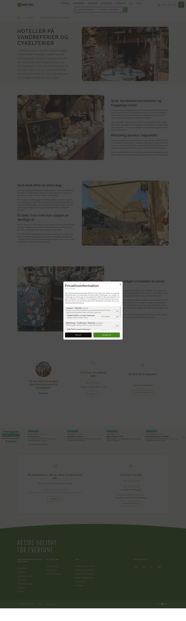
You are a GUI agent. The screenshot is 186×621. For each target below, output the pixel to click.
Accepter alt (106, 335)
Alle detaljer (105, 316)
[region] (93, 318)
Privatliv (72, 289)
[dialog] (93, 310)
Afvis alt (78, 335)
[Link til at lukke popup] (120, 284)
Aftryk (67, 289)
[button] (114, 311)
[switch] (116, 311)
